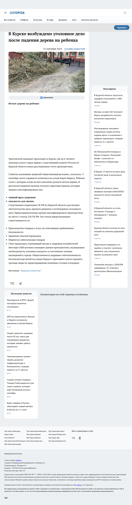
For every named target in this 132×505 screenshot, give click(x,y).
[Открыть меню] (5, 12)
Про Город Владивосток (57, 441)
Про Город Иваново (34, 434)
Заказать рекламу (89, 20)
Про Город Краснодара (12, 444)
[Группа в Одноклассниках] (80, 438)
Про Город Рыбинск (34, 438)
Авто (74, 20)
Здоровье (62, 20)
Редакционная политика (13, 454)
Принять (121, 27)
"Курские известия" (30, 270)
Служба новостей (74, 48)
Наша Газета (8, 434)
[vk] (12, 283)
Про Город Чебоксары (12, 431)
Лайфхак (24, 20)
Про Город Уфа (54, 438)
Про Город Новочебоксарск (36, 431)
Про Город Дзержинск (35, 441)
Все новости (9, 20)
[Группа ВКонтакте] (47, 98)
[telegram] (21, 283)
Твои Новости (9, 438)
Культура (37, 20)
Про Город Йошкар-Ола (57, 434)
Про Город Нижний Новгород (15, 441)
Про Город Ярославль (56, 431)
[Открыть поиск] (124, 12)
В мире (50, 20)
